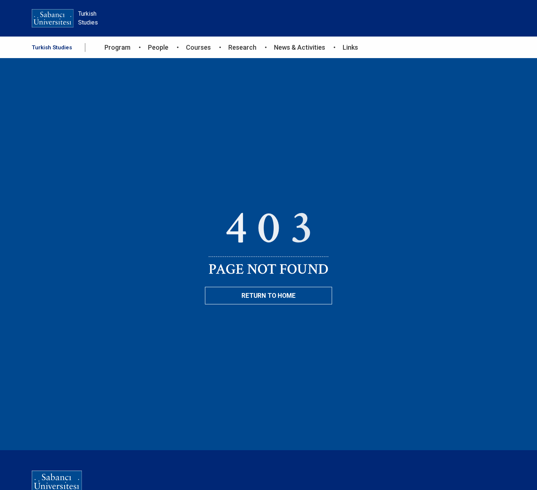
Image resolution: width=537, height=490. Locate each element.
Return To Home (268, 295)
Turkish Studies (52, 47)
